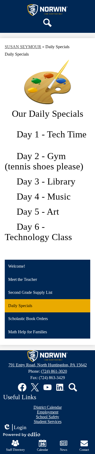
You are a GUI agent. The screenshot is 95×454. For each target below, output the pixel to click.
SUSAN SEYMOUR (23, 46)
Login (14, 427)
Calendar (42, 450)
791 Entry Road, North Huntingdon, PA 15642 (47, 365)
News (63, 450)
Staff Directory (15, 450)
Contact (84, 450)
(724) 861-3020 (54, 371)
